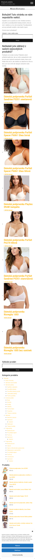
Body (8, 400)
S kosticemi (10, 457)
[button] (32, 531)
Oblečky (9, 406)
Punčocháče (10, 409)
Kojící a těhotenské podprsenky (15, 448)
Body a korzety (10, 380)
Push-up (9, 435)
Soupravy (9, 411)
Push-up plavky (11, 396)
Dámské (6, 378)
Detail (10, 102)
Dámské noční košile (11, 382)
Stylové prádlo (7, 2)
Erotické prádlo (10, 398)
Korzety (9, 402)
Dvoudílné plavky (11, 389)
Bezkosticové (10, 430)
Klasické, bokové (11, 417)
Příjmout (17, 545)
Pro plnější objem (12, 433)
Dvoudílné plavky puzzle (13, 391)
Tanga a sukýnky (11, 413)
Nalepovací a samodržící (14, 450)
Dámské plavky (10, 385)
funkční (11, 422)
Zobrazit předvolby (17, 555)
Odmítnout (17, 550)
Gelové (9, 446)
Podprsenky (9, 428)
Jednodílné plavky (12, 393)
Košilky (9, 404)
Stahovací (10, 424)
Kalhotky (8, 415)
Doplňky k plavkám (12, 387)
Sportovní (9, 420)
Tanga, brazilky (11, 426)
